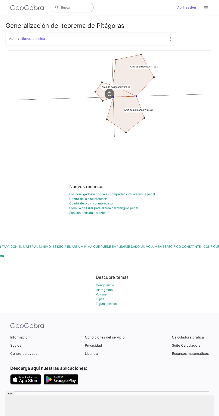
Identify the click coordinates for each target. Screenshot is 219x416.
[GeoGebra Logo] (27, 7)
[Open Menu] (206, 7)
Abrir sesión (186, 7)
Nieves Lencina (33, 38)
